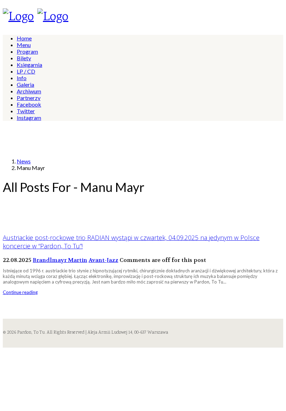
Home (24, 38)
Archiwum (29, 91)
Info (22, 78)
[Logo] (18, 17)
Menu (24, 44)
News (24, 161)
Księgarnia (29, 64)
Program (27, 51)
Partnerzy (28, 97)
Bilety (24, 58)
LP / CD (26, 71)
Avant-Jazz (103, 260)
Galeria (25, 84)
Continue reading (20, 292)
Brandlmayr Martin (60, 260)
